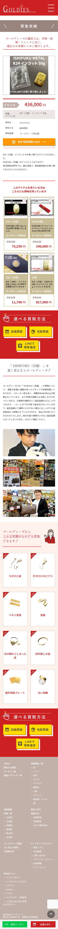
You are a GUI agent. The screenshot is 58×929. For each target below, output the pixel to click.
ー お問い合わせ (38, 855)
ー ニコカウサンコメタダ (15, 881)
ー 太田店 (8, 821)
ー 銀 (33, 803)
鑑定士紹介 (36, 809)
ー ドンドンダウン (12, 877)
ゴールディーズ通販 (13, 843)
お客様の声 (9, 851)
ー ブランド (36, 795)
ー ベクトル (9, 885)
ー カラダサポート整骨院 (15, 897)
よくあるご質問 (11, 847)
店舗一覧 (8, 813)
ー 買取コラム (37, 847)
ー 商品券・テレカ (39, 799)
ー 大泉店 (8, 817)
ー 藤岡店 (8, 829)
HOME (7, 763)
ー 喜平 (34, 775)
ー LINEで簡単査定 (39, 825)
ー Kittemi (8, 889)
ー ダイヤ (35, 779)
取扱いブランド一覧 (13, 775)
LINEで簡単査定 (30, 345)
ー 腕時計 (35, 787)
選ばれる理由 (10, 767)
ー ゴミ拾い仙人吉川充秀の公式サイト (14, 903)
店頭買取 (17, 331)
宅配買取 (43, 331)
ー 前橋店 (8, 825)
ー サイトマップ (38, 867)
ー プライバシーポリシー (42, 859)
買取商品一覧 (37, 763)
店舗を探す (45, 924)
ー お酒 (34, 791)
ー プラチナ (36, 783)
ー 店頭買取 (36, 817)
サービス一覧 (10, 771)
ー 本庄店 (8, 837)
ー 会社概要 (36, 851)
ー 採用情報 (36, 863)
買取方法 (35, 813)
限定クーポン (17, 924)
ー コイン (35, 771)
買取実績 (8, 809)
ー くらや (8, 893)
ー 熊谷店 (8, 833)
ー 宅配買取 (36, 821)
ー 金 (33, 767)
